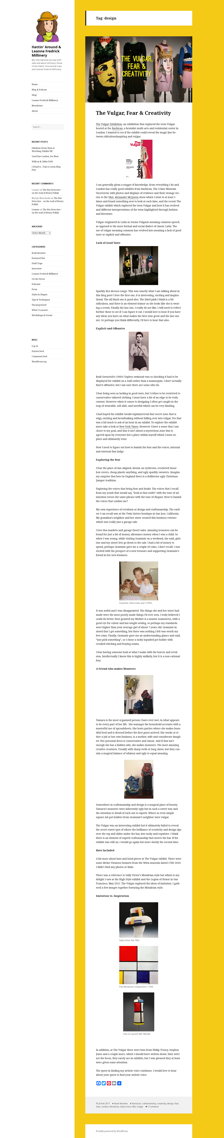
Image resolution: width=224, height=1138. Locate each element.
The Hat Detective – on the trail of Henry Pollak (48, 201)
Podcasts (36, 284)
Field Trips (37, 263)
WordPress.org (39, 361)
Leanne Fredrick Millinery (45, 100)
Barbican (117, 128)
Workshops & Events (42, 315)
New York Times (128, 426)
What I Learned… (40, 310)
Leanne (35, 209)
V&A (110, 197)
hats (98, 1106)
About (35, 110)
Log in (35, 346)
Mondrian (114, 1106)
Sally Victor (125, 1106)
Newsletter (37, 105)
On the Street (38, 278)
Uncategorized (39, 304)
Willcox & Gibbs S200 (42, 161)
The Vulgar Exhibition (109, 124)
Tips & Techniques (41, 299)
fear (176, 1103)
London (104, 1106)
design (170, 1103)
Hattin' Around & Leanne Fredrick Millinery (46, 51)
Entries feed (38, 351)
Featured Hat (38, 258)
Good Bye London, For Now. (45, 156)
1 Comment (153, 1106)
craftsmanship (149, 1103)
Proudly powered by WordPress (112, 1131)
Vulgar (140, 1106)
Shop (34, 95)
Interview (37, 268)
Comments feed (39, 356)
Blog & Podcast (39, 89)
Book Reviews (39, 253)
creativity (161, 1103)
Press (34, 289)
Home (35, 84)
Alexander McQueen (127, 197)
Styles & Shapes (39, 294)
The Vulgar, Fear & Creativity (133, 112)
